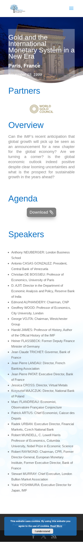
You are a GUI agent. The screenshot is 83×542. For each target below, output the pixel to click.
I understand (42, 531)
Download (39, 212)
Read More (56, 526)
